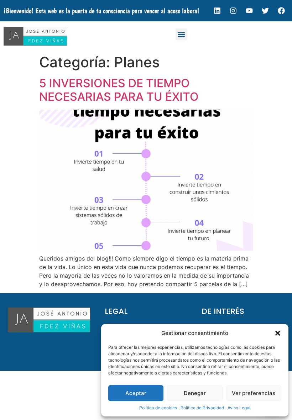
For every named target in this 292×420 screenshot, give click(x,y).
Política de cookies (158, 407)
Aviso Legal (239, 407)
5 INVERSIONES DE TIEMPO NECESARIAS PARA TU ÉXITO (119, 90)
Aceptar (135, 393)
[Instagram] (233, 11)
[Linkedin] (217, 11)
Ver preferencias (253, 393)
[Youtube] (249, 11)
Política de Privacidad (202, 407)
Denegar (195, 393)
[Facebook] (281, 11)
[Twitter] (265, 11)
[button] (277, 333)
